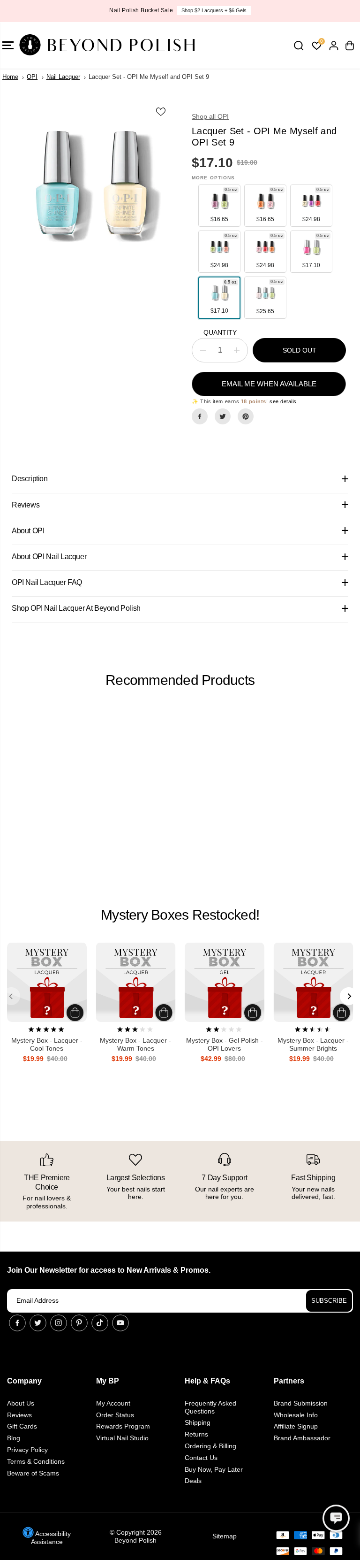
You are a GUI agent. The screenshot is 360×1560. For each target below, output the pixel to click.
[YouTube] (120, 1323)
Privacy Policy (27, 1449)
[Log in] (334, 45)
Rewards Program (123, 1426)
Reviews (19, 1415)
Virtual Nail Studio (122, 1438)
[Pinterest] (246, 416)
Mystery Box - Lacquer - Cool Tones (46, 1044)
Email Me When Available (269, 384)
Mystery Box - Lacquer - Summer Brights (313, 1044)
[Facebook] (200, 416)
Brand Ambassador (302, 1438)
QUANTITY (220, 332)
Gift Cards (22, 1426)
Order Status (115, 1415)
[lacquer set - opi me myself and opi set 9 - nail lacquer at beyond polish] (91, 186)
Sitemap (224, 1536)
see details (283, 401)
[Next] (349, 996)
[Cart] (350, 45)
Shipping (197, 1422)
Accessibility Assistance (51, 1537)
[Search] (299, 45)
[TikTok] (100, 1323)
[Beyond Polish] (63, 45)
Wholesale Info (296, 1415)
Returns (196, 1434)
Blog (13, 1438)
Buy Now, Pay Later (214, 1469)
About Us (20, 1403)
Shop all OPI (210, 116)
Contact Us (201, 1457)
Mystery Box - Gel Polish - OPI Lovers (224, 1044)
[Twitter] (223, 416)
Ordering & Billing (210, 1446)
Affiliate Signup (296, 1426)
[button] (336, 1518)
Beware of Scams (33, 1473)
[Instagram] (58, 1323)
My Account (113, 1403)
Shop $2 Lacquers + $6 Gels (214, 10)
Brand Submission (301, 1403)
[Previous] (11, 996)
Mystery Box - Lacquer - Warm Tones (135, 1044)
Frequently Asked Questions (210, 1407)
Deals (193, 1480)
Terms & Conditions (36, 1461)
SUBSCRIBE (329, 1300)
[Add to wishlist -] (161, 111)
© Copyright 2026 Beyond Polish (136, 1536)
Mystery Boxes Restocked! (180, 914)
